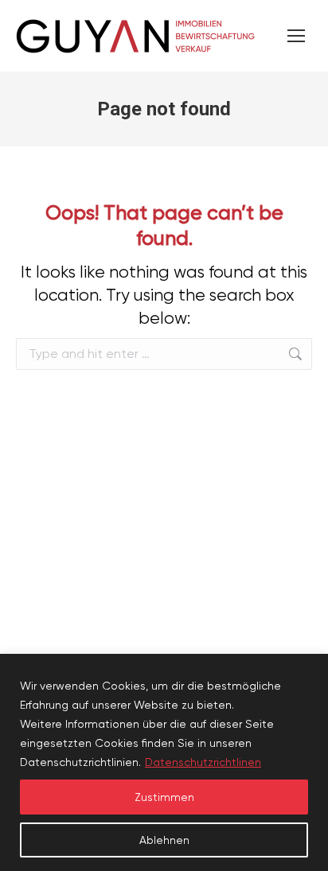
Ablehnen (164, 840)
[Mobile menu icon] (296, 36)
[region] (164, 762)
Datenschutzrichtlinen (203, 762)
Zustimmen (164, 797)
